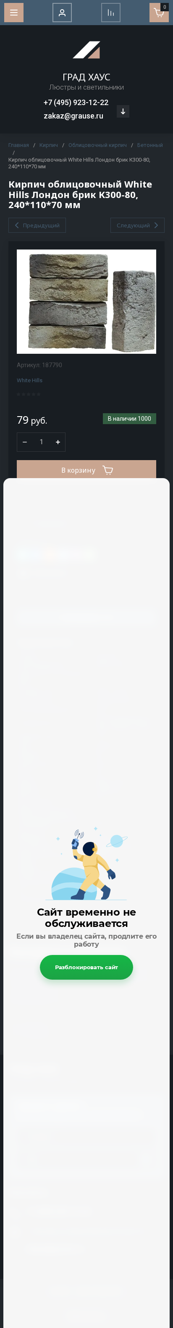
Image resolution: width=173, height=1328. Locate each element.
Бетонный (150, 145)
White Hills (29, 380)
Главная (18, 145)
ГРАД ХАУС (86, 76)
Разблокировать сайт (86, 967)
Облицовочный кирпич (97, 145)
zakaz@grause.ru (73, 115)
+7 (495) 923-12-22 (76, 102)
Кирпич (48, 145)
